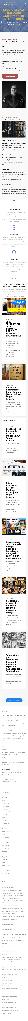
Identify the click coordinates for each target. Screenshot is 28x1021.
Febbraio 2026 (6, 800)
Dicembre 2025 (6, 806)
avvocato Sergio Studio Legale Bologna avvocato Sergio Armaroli (12, 912)
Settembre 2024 (6, 845)
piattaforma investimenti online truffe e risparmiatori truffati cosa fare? (12, 987)
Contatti (4, 728)
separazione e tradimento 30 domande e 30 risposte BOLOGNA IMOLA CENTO (13, 753)
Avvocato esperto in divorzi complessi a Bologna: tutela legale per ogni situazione (13, 894)
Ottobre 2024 (5, 843)
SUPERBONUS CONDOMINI (9, 1008)
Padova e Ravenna (7, 983)
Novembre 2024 (6, 840)
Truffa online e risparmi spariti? (10, 1010)
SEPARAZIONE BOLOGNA (9, 1002)
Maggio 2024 (5, 857)
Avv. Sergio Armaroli (9, 300)
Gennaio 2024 (5, 868)
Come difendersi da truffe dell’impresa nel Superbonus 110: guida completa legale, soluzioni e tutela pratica (13, 723)
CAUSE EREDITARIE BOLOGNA (10, 919)
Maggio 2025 (5, 823)
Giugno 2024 (5, 854)
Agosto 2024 (5, 848)
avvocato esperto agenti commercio (11, 890)
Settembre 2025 (6, 812)
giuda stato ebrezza (7, 943)
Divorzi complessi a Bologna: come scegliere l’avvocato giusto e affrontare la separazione (14, 735)
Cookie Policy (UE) (7, 731)
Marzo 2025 (5, 828)
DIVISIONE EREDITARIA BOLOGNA (11, 937)
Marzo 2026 (5, 798)
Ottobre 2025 (5, 809)
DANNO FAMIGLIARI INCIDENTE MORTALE (14, 935)
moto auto (4, 977)
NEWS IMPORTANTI (7, 980)
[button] (25, 3)
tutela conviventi (6, 1013)
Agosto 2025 (5, 814)
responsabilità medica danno (9, 996)
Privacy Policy (5, 749)
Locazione (4, 954)
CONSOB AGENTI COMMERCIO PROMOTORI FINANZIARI (10, 928)
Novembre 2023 (6, 873)
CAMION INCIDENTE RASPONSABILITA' (13, 916)
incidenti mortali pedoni (8, 951)
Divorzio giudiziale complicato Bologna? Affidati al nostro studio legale (12, 740)
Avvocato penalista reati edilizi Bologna (12, 908)
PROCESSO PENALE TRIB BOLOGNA (12, 991)
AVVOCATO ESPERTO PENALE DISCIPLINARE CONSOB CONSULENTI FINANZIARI (12, 901)
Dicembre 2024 (6, 837)
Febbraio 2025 (6, 831)
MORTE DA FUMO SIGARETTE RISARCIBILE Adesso (14, 971)
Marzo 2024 (5, 862)
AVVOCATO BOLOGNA (9, 420)
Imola (3, 949)
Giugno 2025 (5, 820)
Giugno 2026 (5, 795)
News (3, 746)
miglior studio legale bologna (10, 967)
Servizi (3, 757)
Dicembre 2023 (6, 871)
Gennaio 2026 (5, 803)
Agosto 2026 (5, 792)
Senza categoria (6, 999)
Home (3, 743)
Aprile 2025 (5, 826)
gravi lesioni (5, 946)
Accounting (5, 885)
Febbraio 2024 (6, 865)
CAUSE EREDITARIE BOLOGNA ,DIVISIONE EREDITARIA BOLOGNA (14, 923)
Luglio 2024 (5, 851)
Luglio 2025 (5, 817)
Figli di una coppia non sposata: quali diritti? (14, 715)
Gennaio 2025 (5, 834)
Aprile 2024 (5, 859)
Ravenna (4, 994)
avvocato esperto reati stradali (10, 905)
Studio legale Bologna (8, 1005)
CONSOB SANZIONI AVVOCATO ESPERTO (13, 932)
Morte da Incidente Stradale (9, 974)
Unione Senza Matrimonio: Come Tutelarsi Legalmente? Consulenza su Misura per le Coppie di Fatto (13, 762)
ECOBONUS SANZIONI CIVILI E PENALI (13, 940)
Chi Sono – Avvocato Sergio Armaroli (12, 718)
